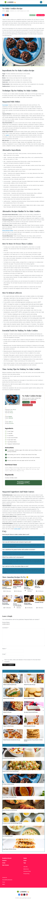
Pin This (33, 402)
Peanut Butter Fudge (7, 230)
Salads (25, 858)
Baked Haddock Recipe (8, 698)
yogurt (7, 135)
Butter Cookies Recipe (29, 698)
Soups (25, 860)
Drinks (3, 862)
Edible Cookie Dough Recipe (9, 684)
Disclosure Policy (27, 871)
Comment (5, 627)
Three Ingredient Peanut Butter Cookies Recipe (33, 740)
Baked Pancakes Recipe (29, 684)
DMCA (3, 884)
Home (3, 5)
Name (4, 648)
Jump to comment (27, 405)
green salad (17, 528)
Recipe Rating (5, 622)
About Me (25, 866)
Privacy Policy (26, 873)
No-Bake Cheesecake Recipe (31, 712)
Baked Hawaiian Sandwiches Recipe (11, 739)
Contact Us (4, 877)
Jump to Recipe (40, 15)
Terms (3, 882)
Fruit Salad (5, 105)
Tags (25, 862)
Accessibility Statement (7, 879)
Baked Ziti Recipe (7, 712)
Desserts (8, 5)
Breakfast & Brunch (6, 858)
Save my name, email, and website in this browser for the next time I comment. (22, 660)
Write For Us (26, 869)
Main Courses (5, 865)
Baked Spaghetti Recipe (29, 726)
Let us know (20, 483)
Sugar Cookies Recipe (8, 726)
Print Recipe (32, 15)
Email (4, 654)
